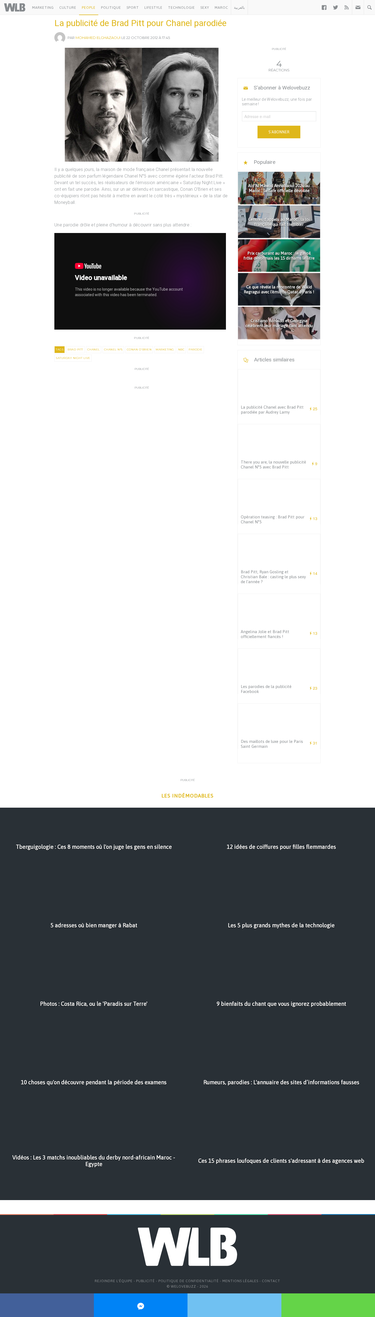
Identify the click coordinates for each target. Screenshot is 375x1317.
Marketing (43, 7)
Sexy (204, 7)
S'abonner (278, 132)
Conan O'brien (139, 349)
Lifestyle (153, 7)
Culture (67, 7)
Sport (133, 7)
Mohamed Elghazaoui (98, 37)
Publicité (145, 1281)
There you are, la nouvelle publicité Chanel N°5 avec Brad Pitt (273, 464)
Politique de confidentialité (188, 1281)
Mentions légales (240, 1281)
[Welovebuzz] (14, 7)
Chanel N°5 (113, 349)
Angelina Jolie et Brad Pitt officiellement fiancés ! (265, 634)
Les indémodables (187, 795)
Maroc (221, 7)
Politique (111, 7)
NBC (181, 349)
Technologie (181, 7)
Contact (271, 1281)
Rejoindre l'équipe (114, 1281)
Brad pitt (75, 349)
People (89, 7)
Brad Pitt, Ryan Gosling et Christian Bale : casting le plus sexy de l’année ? (273, 576)
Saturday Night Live (73, 358)
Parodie (196, 349)
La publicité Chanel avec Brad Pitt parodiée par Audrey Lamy (272, 409)
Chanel (93, 349)
